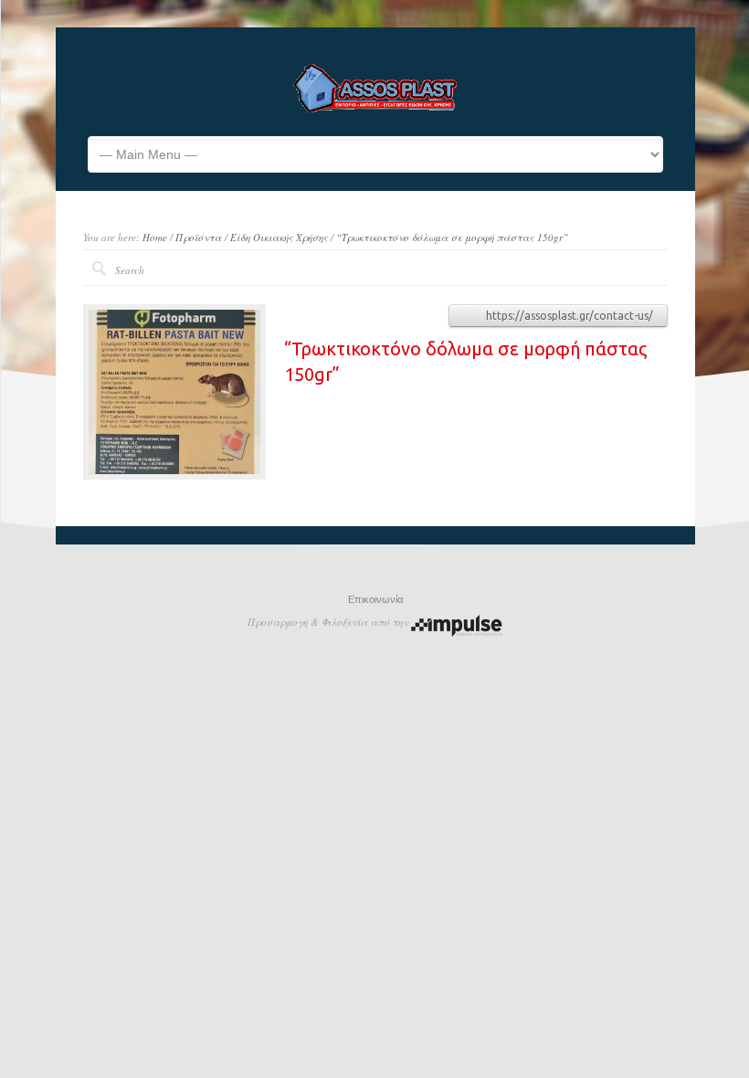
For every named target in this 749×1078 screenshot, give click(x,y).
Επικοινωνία (375, 599)
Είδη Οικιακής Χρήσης (279, 237)
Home (154, 237)
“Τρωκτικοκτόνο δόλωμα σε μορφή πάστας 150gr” (452, 237)
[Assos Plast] (375, 108)
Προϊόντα (198, 237)
